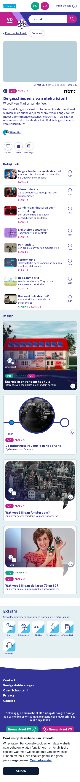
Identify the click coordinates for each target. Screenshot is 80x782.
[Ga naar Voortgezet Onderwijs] (11, 19)
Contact (9, 680)
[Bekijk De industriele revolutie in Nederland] (40, 424)
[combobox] (47, 19)
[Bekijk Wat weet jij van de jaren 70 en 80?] (40, 560)
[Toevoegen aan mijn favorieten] (73, 386)
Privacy (9, 695)
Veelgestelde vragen (18, 685)
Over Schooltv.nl (15, 690)
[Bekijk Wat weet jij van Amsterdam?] (40, 490)
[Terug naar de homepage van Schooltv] (9, 6)
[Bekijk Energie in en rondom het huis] (40, 355)
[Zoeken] (72, 19)
